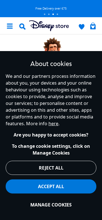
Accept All (51, 186)
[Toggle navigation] (9, 25)
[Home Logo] (49, 26)
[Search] (22, 26)
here (53, 123)
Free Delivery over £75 (51, 8)
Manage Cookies (51, 205)
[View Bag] (93, 26)
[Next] (96, 8)
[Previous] (5, 8)
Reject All (51, 168)
